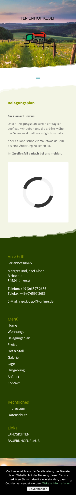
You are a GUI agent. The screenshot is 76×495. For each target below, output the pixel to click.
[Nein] (71, 481)
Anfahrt (13, 376)
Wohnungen (17, 331)
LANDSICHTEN (18, 434)
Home (12, 325)
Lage (11, 363)
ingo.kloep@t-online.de (36, 301)
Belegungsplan (19, 338)
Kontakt (14, 383)
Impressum (16, 408)
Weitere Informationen (56, 483)
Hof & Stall (16, 351)
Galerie (13, 357)
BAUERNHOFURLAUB (24, 441)
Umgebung (16, 370)
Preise (12, 344)
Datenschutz (17, 415)
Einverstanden (38, 488)
